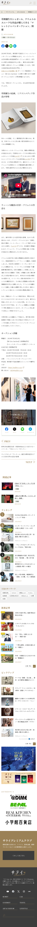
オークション (11, 37)
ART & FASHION (21, 12)
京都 (33, 596)
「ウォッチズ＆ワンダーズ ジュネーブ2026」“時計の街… (25, 546)
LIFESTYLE (24, 909)
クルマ (14, 593)
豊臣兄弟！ (6, 593)
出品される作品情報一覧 (9, 71)
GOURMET (6, 903)
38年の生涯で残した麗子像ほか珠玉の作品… (25, 614)
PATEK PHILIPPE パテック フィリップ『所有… (25, 516)
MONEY (5, 897)
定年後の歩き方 (14, 596)
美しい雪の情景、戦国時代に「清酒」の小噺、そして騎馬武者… (25, 575)
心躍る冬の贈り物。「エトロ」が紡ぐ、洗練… (25, 497)
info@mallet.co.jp (16, 370)
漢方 (4, 599)
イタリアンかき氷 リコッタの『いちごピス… (24, 625)
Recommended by (23, 739)
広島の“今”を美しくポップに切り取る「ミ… (25, 484)
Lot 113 (13, 246)
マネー (31, 593)
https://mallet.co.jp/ (15, 367)
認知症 (5, 596)
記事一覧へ (29, 666)
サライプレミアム (10, 12)
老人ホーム (25, 596)
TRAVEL (22, 903)
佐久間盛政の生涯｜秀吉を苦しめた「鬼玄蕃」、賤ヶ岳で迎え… (25, 556)
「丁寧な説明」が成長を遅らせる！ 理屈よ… (25, 646)
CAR (21, 897)
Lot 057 (17, 156)
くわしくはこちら (18, 855)
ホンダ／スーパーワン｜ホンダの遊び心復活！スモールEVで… (25, 527)
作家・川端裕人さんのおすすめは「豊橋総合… (25, 657)
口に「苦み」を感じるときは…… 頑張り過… (23, 635)
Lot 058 (27, 159)
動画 (4, 37)
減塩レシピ (23, 593)
